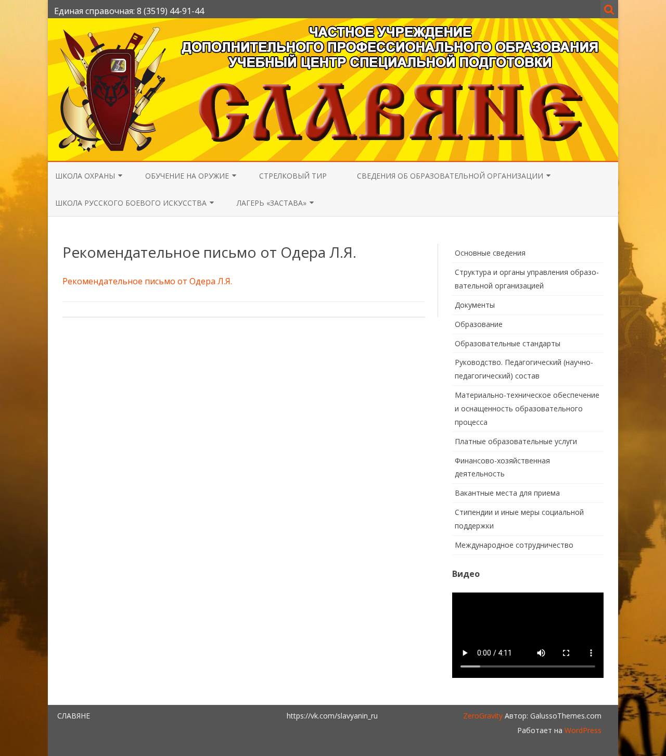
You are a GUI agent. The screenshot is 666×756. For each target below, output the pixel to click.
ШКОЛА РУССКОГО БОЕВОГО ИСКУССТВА (131, 203)
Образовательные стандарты (507, 343)
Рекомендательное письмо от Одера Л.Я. (147, 281)
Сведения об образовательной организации (450, 176)
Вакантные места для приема (507, 493)
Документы (475, 305)
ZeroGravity (483, 716)
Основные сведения (490, 253)
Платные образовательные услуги (516, 441)
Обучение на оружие (187, 176)
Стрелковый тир (293, 176)
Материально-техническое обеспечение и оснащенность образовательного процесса (527, 408)
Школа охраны (85, 176)
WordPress (581, 730)
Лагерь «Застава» (271, 203)
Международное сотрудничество (514, 545)
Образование (479, 324)
